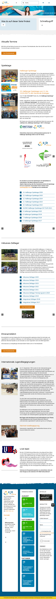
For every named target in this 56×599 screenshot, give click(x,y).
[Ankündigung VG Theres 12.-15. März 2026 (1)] (9, 93)
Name (41, 524)
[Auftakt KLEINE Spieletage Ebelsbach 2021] (28, 225)
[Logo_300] (5, 2)
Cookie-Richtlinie (48, 597)
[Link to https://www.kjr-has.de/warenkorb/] (43, 3)
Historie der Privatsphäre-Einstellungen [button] (26, 597)
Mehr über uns (9, 511)
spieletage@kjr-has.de (26, 187)
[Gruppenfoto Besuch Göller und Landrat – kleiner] (9, 262)
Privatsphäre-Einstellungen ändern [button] (10, 597)
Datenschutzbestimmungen (47, 533)
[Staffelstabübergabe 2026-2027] (9, 106)
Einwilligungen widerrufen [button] (39, 597)
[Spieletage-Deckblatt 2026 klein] (9, 83)
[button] (21, 156)
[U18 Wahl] (9, 445)
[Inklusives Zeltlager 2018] (28, 311)
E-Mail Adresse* (44, 518)
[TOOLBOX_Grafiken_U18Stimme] (9, 457)
